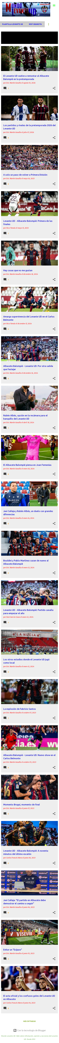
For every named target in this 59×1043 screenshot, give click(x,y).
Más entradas (29, 1021)
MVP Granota (35, 24)
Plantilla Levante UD (12, 24)
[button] (54, 88)
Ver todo (7, 41)
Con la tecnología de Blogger (31, 1030)
